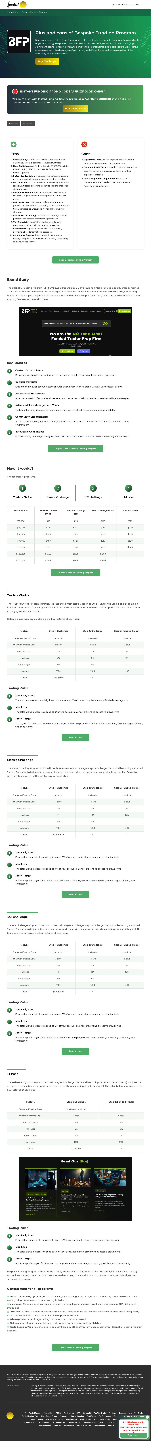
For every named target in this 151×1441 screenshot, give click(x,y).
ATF (78, 1413)
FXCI (101, 1422)
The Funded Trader (33, 1413)
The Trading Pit (74, 1422)
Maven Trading (37, 1419)
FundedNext (48, 1413)
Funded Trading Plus (30, 1416)
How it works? (28, 124)
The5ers (112, 1413)
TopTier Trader (100, 1413)
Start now (134, 1435)
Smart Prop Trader (135, 1413)
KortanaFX (87, 1413)
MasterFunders (45, 1425)
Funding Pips (69, 1413)
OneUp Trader (85, 1419)
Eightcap (57, 1425)
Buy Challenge (47, 61)
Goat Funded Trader (102, 1419)
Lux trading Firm (58, 1422)
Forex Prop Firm (29, 1422)
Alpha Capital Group (49, 1416)
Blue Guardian (71, 1419)
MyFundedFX (69, 1425)
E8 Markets (64, 1416)
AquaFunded (44, 1422)
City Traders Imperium (54, 1419)
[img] (19, 4)
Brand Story (13, 124)
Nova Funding (99, 1425)
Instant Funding (77, 1416)
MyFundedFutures (84, 1425)
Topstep (122, 1413)
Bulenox (111, 1425)
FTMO (58, 1413)
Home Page (12, 12)
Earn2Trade (91, 1416)
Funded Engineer (89, 1422)
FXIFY (101, 1416)
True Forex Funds (113, 1422)
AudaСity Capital (113, 1416)
